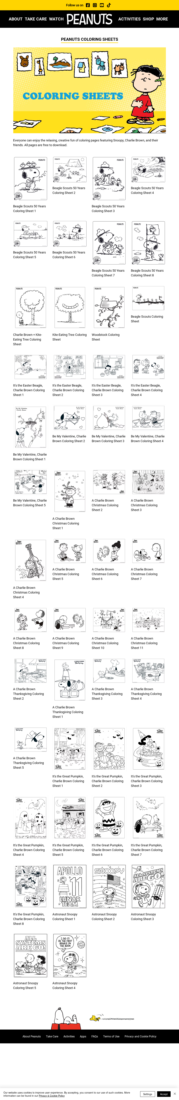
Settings (147, 1094)
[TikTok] (108, 5)
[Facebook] (87, 5)
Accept (164, 1094)
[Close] (175, 1094)
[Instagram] (94, 5)
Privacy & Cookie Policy (52, 1095)
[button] (163, 19)
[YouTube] (101, 5)
